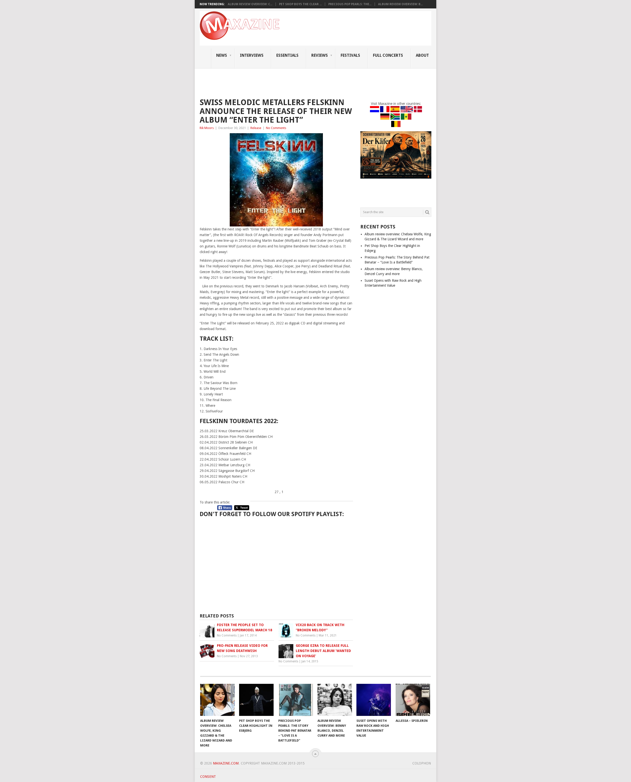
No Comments (276, 128)
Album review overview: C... (250, 4)
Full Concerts (388, 55)
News (221, 55)
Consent (208, 777)
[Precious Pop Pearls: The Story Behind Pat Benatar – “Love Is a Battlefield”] (295, 700)
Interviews (251, 55)
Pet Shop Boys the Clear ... (300, 4)
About (422, 55)
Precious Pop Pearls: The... (349, 4)
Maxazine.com (226, 763)
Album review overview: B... (400, 4)
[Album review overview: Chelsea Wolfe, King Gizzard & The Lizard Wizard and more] (217, 700)
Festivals (350, 55)
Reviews (319, 55)
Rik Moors (207, 128)
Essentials (287, 55)
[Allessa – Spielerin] (413, 700)
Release (255, 128)
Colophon (421, 763)
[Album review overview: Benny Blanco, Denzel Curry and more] (334, 700)
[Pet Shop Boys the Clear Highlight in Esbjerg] (256, 700)
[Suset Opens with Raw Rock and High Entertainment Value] (373, 700)
